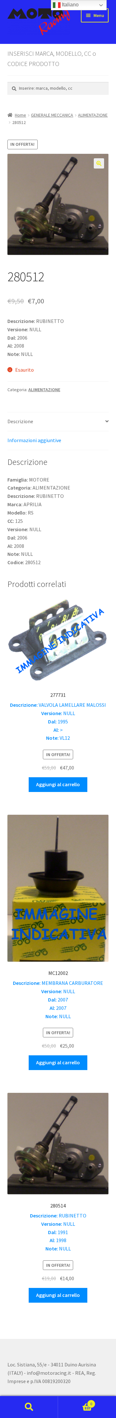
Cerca (29, 1407)
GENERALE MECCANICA (52, 115)
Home (20, 115)
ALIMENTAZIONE (93, 115)
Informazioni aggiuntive (34, 440)
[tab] (58, 421)
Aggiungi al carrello (58, 784)
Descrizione (20, 421)
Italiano (70, 4)
